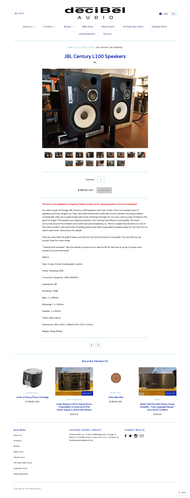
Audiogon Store (159, 26)
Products (48, 26)
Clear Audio (32, 393)
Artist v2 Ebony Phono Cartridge (32, 397)
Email (98, 345)
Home (70, 47)
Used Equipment (87, 34)
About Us (28, 26)
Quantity (90, 179)
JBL (95, 62)
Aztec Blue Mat (115, 397)
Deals (91, 47)
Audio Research (74, 399)
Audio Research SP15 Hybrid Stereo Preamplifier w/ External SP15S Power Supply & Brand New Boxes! (74, 407)
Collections (80, 47)
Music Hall (116, 393)
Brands (67, 26)
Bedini (157, 399)
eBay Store (87, 26)
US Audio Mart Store (133, 26)
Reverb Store (107, 26)
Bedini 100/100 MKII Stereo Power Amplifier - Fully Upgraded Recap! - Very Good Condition (157, 407)
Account (107, 34)
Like (91, 345)
